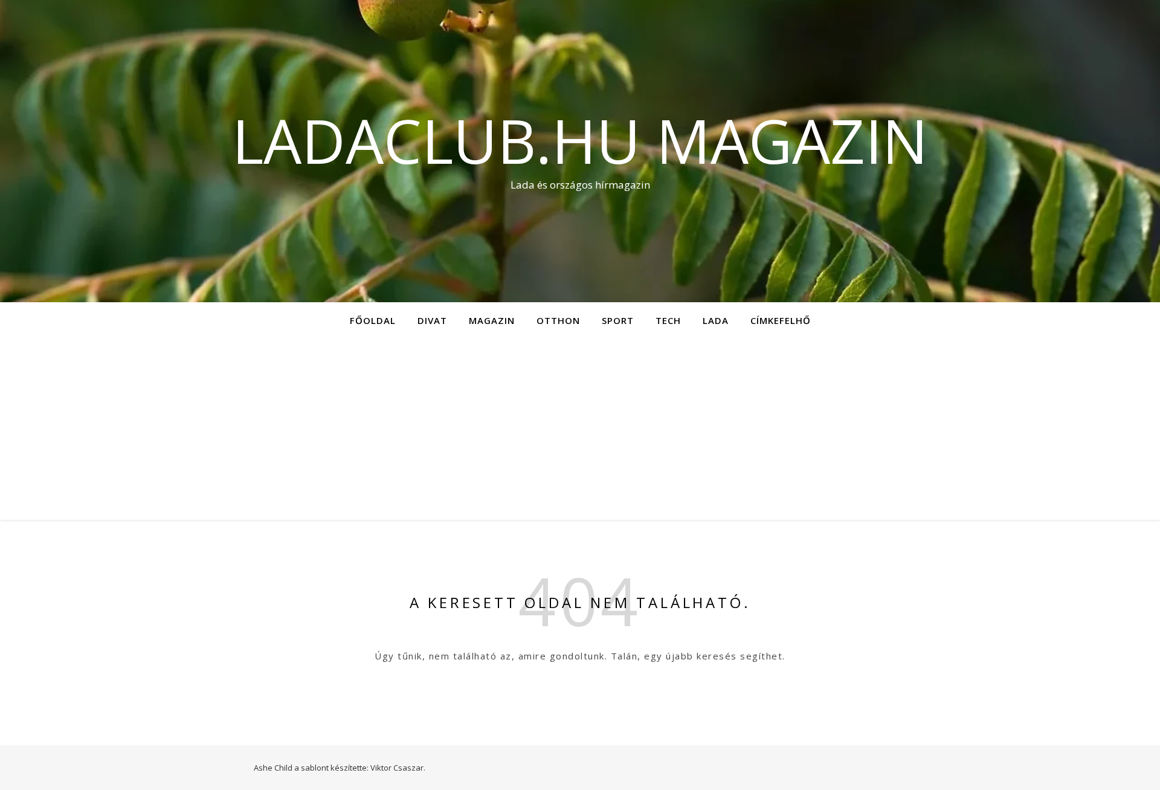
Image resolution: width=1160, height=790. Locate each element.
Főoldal (373, 320)
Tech (668, 320)
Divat (432, 320)
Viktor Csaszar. (397, 767)
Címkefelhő (780, 320)
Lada (716, 320)
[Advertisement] (580, 429)
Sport (618, 320)
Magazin (492, 320)
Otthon (558, 320)
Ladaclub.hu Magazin (580, 140)
